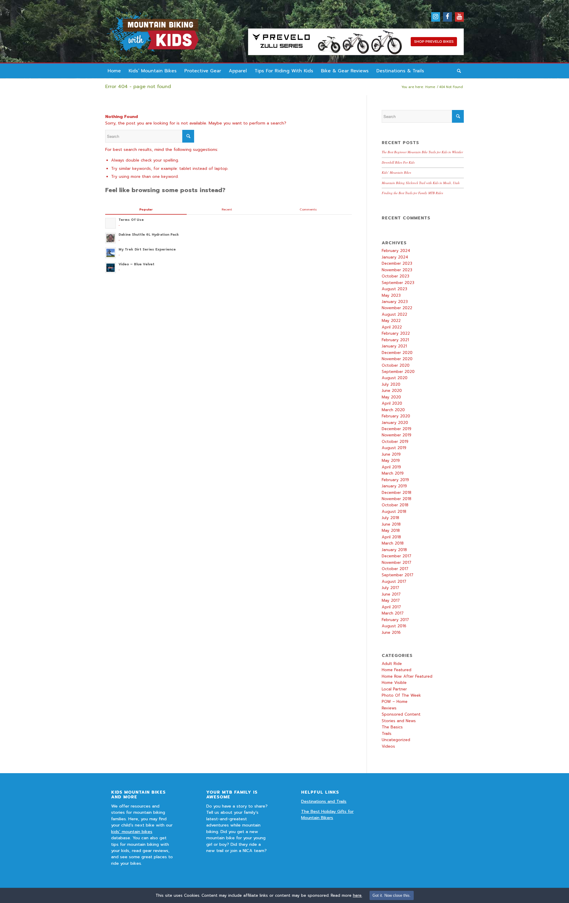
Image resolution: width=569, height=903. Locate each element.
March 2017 (393, 613)
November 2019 (396, 435)
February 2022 (396, 333)
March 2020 (393, 410)
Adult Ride (392, 663)
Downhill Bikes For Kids (398, 162)
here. (357, 895)
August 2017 (394, 581)
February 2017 (395, 620)
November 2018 (396, 499)
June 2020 (392, 390)
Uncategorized (396, 740)
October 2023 (395, 276)
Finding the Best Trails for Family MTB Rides (412, 193)
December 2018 (396, 492)
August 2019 (394, 448)
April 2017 (391, 607)
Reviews (389, 708)
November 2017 (396, 562)
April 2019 (391, 467)
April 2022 (392, 327)
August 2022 (394, 314)
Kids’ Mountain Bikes (396, 172)
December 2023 (397, 263)
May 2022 (391, 320)
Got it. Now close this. (392, 895)
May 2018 (391, 530)
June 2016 (391, 632)
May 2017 (391, 600)
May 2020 (391, 397)
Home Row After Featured (407, 676)
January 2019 (394, 486)
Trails (386, 733)
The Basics (392, 727)
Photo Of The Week (401, 695)
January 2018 (394, 550)
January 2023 (395, 301)
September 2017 (397, 575)
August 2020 (394, 378)
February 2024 (396, 250)
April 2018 (391, 537)
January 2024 (395, 257)
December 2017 (396, 556)
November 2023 (397, 270)
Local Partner (394, 689)
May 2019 (391, 460)
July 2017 (390, 588)
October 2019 (395, 441)
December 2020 (397, 352)
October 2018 (395, 505)
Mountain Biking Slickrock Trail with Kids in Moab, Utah (421, 183)
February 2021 (395, 340)
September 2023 (398, 282)
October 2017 (395, 569)
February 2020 (396, 416)
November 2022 (397, 308)
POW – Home (394, 701)
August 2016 (394, 626)
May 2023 (391, 295)
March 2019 (393, 473)
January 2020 (395, 422)
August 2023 (394, 289)
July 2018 (390, 518)
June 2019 (391, 454)
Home (430, 87)
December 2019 (396, 429)
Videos (388, 746)
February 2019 (395, 480)
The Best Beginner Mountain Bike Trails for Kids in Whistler (422, 152)
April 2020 (392, 403)
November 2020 (397, 359)
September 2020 (398, 371)
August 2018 (394, 511)
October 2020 (396, 365)
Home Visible (394, 682)
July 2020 (391, 384)
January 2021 (394, 346)
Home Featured (396, 670)
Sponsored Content (401, 714)
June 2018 (391, 524)
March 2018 (393, 543)
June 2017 (391, 594)
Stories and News (399, 721)
